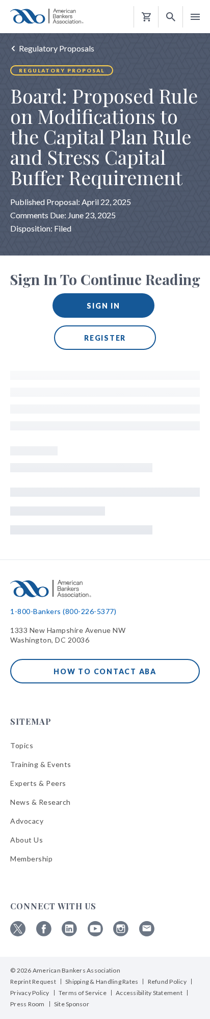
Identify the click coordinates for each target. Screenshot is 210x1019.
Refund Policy (167, 981)
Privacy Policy (29, 993)
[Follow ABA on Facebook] (43, 933)
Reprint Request (33, 981)
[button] (170, 17)
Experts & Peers (38, 783)
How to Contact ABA (105, 671)
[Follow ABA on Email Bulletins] (146, 933)
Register (105, 338)
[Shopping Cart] (146, 17)
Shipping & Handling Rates (101, 981)
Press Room (27, 1004)
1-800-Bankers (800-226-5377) (63, 611)
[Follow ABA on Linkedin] (69, 933)
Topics (21, 745)
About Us (26, 839)
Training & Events (40, 764)
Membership (31, 858)
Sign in (103, 305)
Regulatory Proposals (56, 48)
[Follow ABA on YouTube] (95, 933)
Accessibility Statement (149, 993)
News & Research (40, 802)
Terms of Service (83, 993)
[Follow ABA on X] (17, 933)
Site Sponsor (71, 1004)
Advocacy (26, 821)
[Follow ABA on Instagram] (120, 933)
